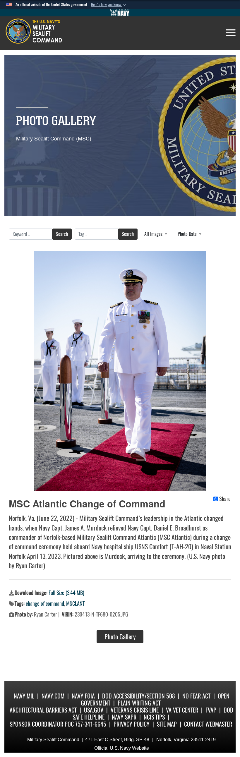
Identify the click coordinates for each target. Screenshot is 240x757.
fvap (210, 710)
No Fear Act (196, 696)
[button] (109, 5)
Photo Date (188, 234)
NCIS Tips (154, 717)
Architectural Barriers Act (43, 710)
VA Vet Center (182, 710)
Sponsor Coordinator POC (42, 724)
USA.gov (93, 710)
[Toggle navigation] (230, 33)
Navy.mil (24, 696)
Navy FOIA (83, 696)
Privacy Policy (132, 724)
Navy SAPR (124, 717)
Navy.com (53, 696)
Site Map (167, 724)
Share (225, 499)
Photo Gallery (120, 636)
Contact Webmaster (208, 724)
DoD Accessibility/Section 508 (138, 696)
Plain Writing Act (139, 703)
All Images (154, 234)
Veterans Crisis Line (135, 710)
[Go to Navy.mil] (120, 12)
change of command (45, 603)
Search (62, 234)
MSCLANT (75, 603)
